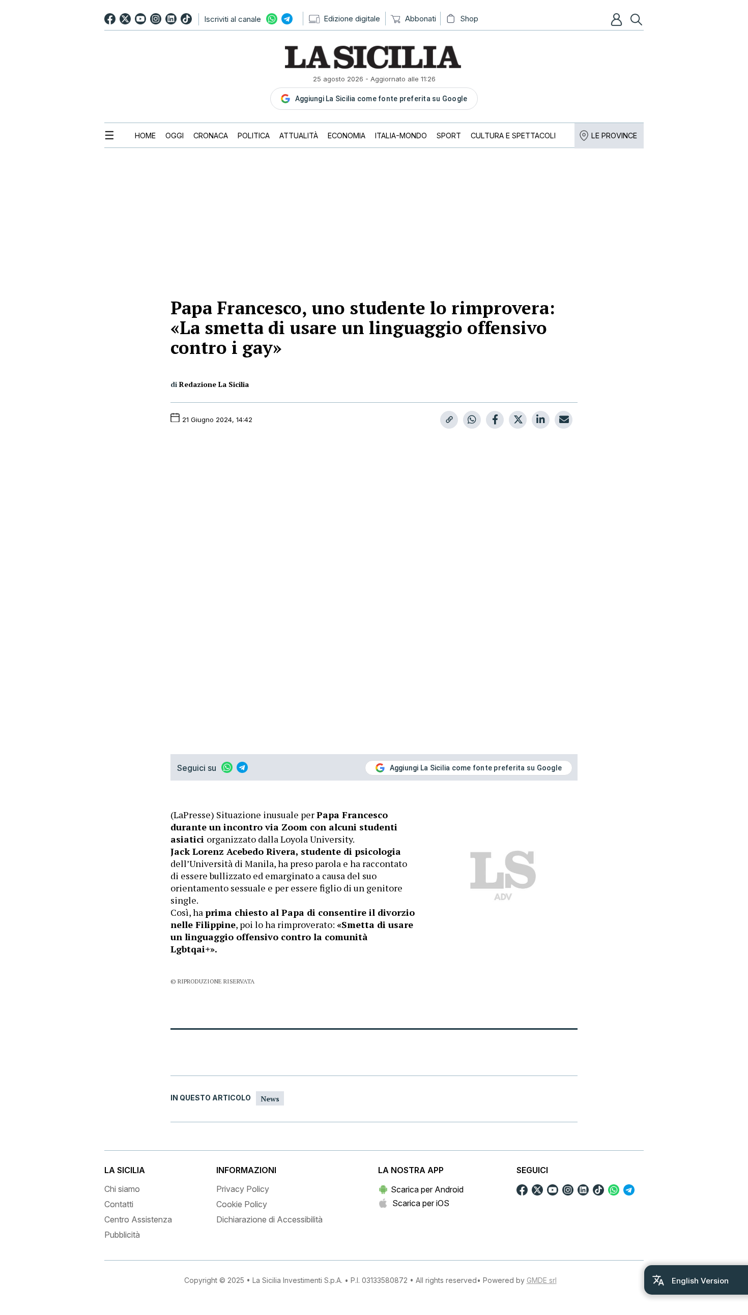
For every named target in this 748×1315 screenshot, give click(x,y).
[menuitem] (145, 135)
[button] (617, 19)
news (270, 1098)
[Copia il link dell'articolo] (449, 420)
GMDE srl (542, 1280)
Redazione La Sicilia (214, 384)
